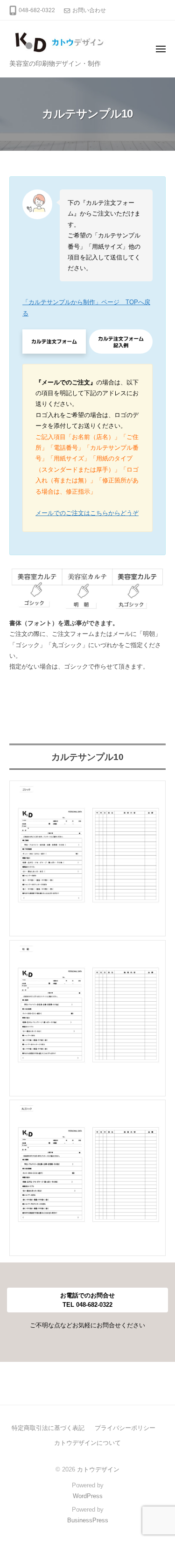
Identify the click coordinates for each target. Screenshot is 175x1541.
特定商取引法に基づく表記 (48, 1427)
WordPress (88, 1495)
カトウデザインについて (87, 1442)
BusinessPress (87, 1520)
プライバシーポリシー (125, 1427)
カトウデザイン (98, 1469)
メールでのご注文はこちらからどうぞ (87, 512)
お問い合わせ (89, 10)
